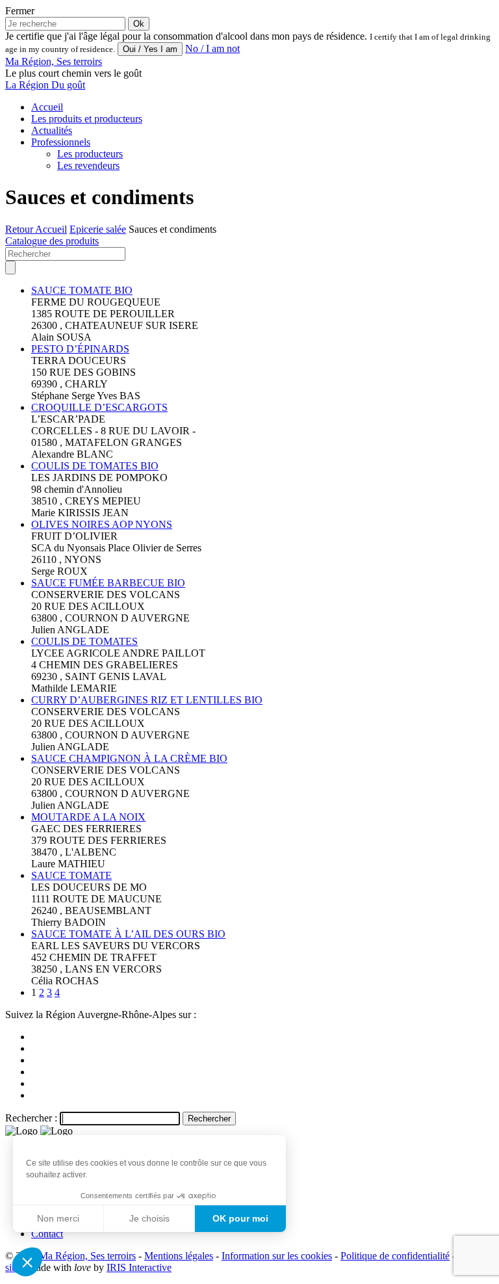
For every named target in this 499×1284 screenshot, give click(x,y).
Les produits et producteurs (86, 118)
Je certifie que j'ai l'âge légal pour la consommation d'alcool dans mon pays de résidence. (186, 36)
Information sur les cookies (277, 1255)
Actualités (51, 130)
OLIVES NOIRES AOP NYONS (101, 524)
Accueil (47, 106)
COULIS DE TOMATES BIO (95, 465)
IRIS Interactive (139, 1267)
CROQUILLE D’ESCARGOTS (99, 407)
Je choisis (149, 1218)
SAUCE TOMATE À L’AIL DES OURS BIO (128, 933)
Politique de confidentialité (395, 1255)
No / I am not (212, 48)
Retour (20, 229)
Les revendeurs (88, 165)
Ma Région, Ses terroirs (87, 1255)
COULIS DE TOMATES (84, 641)
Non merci (58, 1218)
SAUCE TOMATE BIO (82, 290)
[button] (27, 1261)
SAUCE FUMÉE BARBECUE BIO (108, 582)
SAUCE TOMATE (71, 875)
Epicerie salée (98, 229)
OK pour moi (240, 1218)
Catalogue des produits (52, 240)
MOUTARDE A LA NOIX (88, 816)
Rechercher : (31, 1117)
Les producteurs (90, 153)
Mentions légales (178, 1255)
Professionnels (60, 142)
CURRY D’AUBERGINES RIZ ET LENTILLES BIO (146, 699)
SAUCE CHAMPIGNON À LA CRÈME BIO (129, 758)
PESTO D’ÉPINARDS (80, 348)
